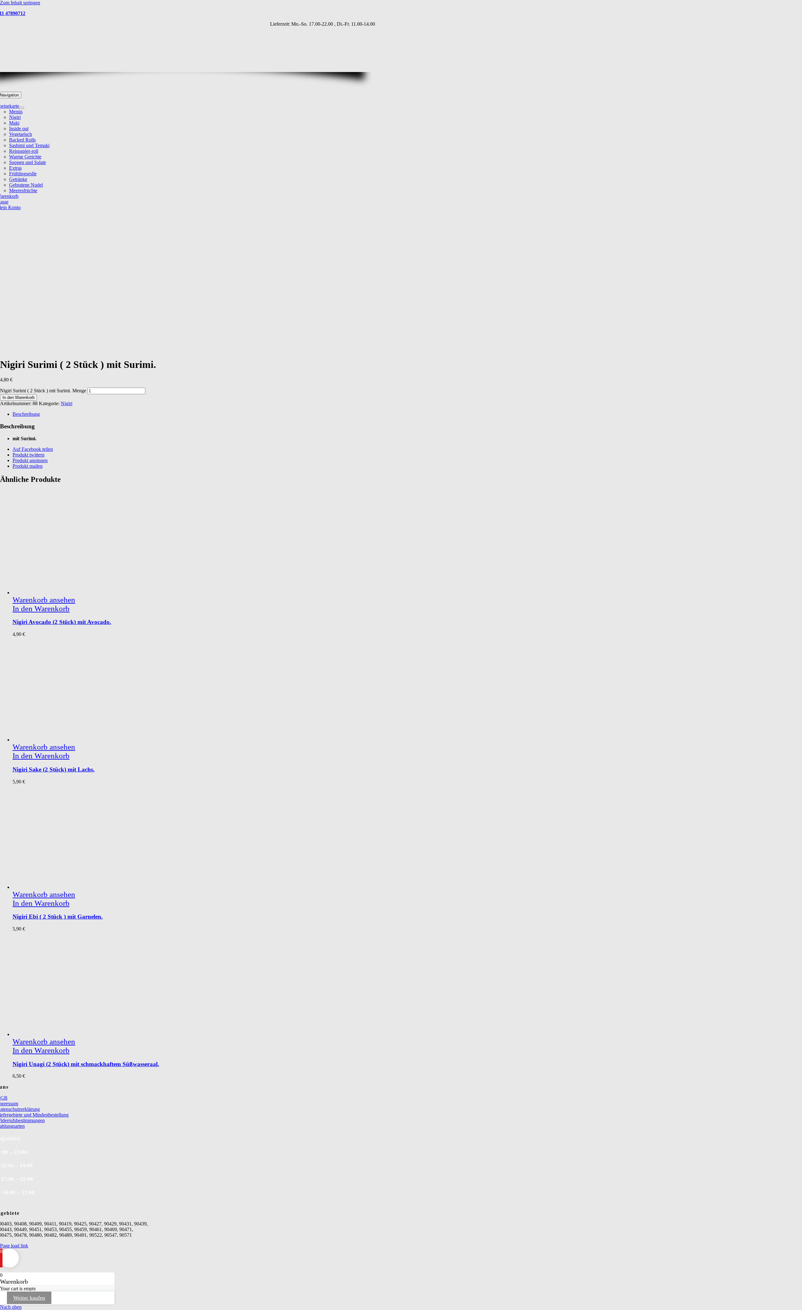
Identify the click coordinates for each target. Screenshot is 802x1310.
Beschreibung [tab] (26, 414)
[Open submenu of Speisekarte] (21, 108)
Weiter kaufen (29, 1298)
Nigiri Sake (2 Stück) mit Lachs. (54, 769)
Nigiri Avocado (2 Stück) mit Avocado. (62, 622)
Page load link (14, 1245)
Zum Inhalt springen (20, 2)
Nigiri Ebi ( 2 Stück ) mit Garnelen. (58, 916)
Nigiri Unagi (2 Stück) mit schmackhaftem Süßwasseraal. (86, 1064)
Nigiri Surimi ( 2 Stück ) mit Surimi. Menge (43, 390)
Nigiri (66, 403)
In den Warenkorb (18, 397)
